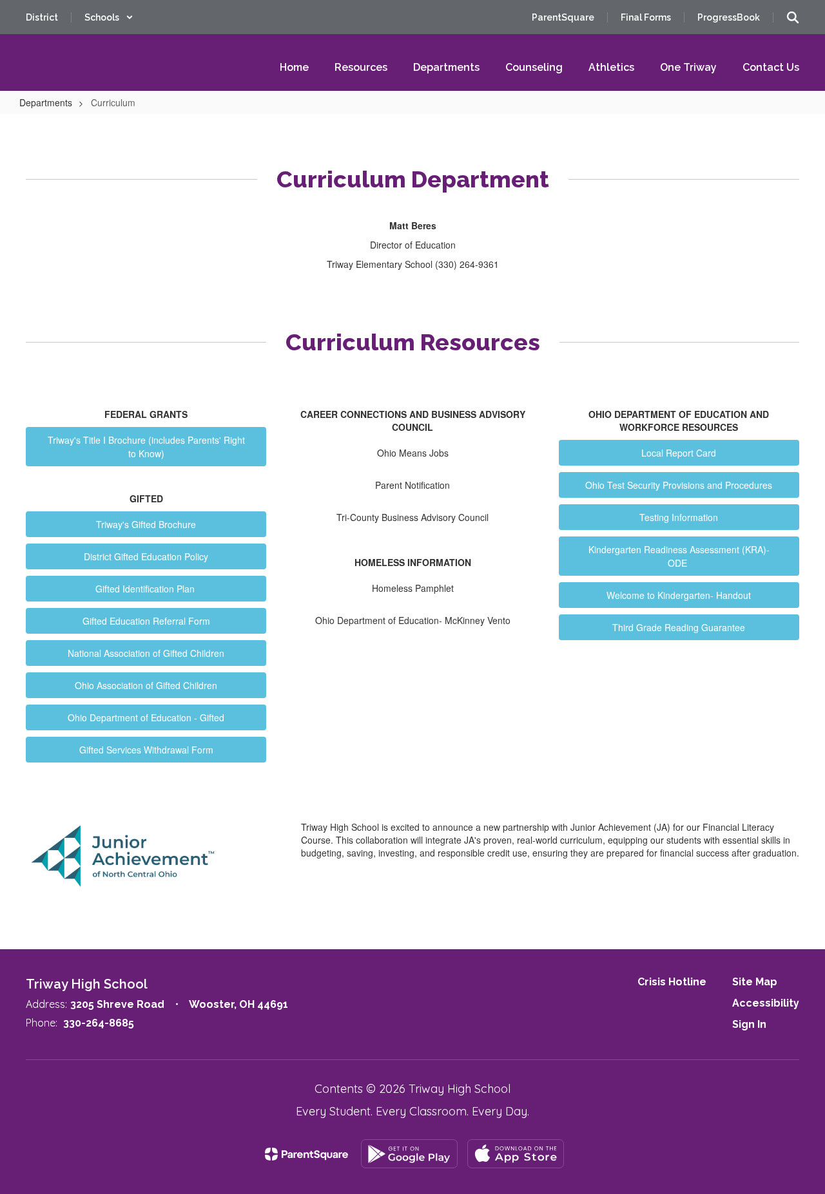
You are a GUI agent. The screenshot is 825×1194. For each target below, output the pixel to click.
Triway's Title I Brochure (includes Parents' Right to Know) (146, 446)
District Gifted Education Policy (146, 556)
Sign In (749, 1024)
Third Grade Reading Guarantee (678, 627)
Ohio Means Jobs (413, 452)
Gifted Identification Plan (146, 588)
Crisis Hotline (671, 982)
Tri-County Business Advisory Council (412, 517)
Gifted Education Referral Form (146, 620)
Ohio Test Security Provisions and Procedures (678, 485)
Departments (45, 102)
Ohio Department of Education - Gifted (146, 717)
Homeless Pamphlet (413, 588)
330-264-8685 (98, 1023)
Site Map (754, 982)
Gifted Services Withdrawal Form (146, 749)
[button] (108, 17)
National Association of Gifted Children (146, 653)
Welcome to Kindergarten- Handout (679, 595)
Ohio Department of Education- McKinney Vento (412, 620)
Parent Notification (412, 485)
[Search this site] (792, 17)
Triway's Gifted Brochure (146, 524)
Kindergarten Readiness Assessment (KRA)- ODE (679, 556)
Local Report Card (678, 452)
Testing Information (678, 517)
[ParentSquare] (306, 1154)
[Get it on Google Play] (409, 1153)
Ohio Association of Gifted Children (146, 685)
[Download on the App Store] (515, 1153)
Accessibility (765, 1003)
